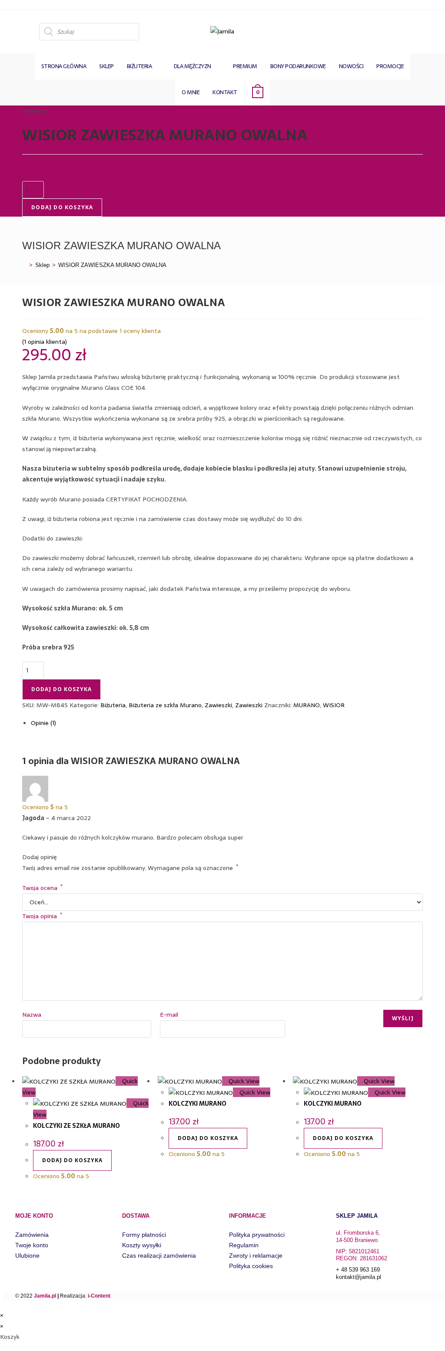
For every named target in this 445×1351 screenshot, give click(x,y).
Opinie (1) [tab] (43, 723)
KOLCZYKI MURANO (197, 1103)
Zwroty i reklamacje (255, 1255)
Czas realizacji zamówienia (159, 1255)
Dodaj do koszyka (62, 207)
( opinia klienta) (44, 341)
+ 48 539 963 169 (358, 1269)
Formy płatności (144, 1234)
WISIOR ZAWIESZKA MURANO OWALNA (112, 265)
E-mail (169, 1014)
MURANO (306, 705)
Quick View (243, 1081)
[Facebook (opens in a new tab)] (415, 30)
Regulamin (244, 1245)
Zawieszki (218, 705)
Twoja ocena (42, 888)
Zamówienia (32, 1234)
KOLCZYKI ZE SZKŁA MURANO (76, 1125)
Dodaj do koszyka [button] (72, 1160)
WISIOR (334, 705)
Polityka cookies (251, 1265)
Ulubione (27, 1255)
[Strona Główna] (24, 265)
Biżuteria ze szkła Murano (165, 705)
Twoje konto (31, 1245)
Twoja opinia (42, 916)
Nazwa (31, 1014)
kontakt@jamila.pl (358, 1277)
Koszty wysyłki (141, 1245)
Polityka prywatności (257, 1234)
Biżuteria (113, 705)
